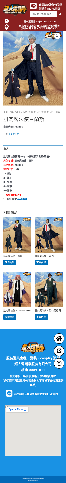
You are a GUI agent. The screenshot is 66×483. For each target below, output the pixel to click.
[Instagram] (59, 363)
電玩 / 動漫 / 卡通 (18, 112)
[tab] (33, 148)
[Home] (59, 338)
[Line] (59, 351)
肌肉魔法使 (34, 112)
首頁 (5, 112)
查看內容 (10, 262)
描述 (5, 148)
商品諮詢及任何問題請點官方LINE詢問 (36, 394)
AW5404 (22, 199)
